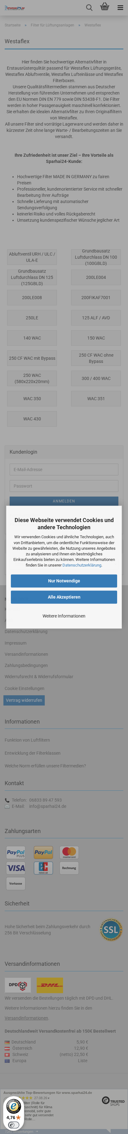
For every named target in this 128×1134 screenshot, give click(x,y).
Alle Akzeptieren (64, 597)
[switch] (13, 1125)
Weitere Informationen (64, 615)
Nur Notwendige (64, 580)
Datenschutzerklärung (81, 565)
